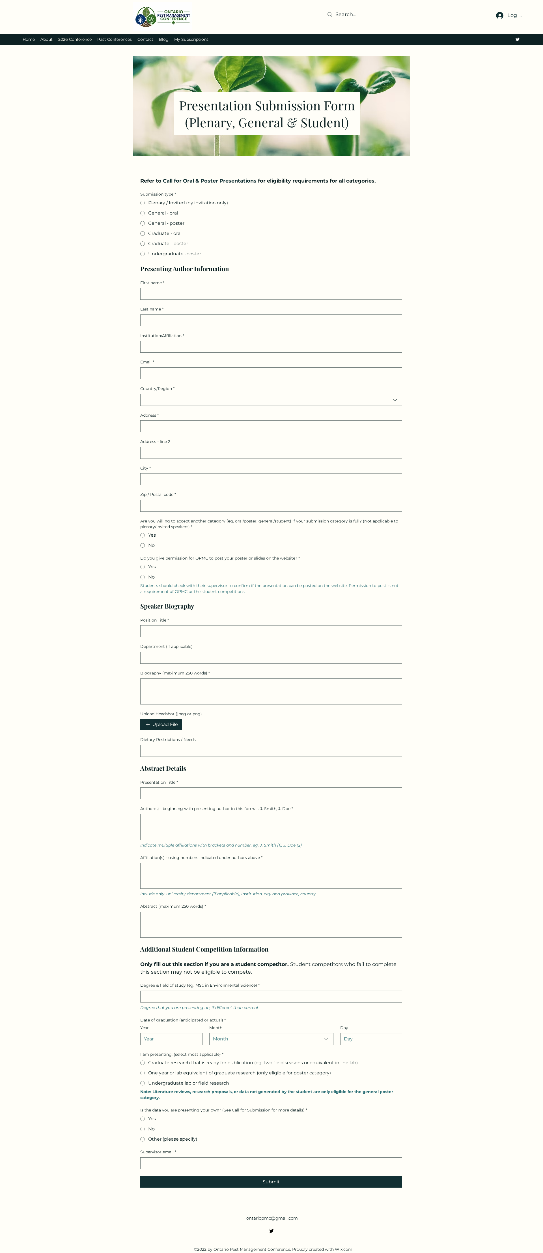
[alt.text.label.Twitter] (517, 39)
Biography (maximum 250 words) (175, 673)
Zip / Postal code (158, 494)
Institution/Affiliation (162, 335)
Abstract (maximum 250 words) (173, 906)
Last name (151, 309)
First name (152, 282)
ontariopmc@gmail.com (272, 1218)
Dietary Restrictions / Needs (168, 739)
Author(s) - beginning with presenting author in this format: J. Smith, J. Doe (216, 808)
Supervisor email (158, 1152)
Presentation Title (159, 782)
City (145, 468)
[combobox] (271, 400)
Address (149, 415)
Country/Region (157, 388)
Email (147, 362)
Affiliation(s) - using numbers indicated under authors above (201, 857)
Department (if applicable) (166, 646)
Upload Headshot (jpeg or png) (171, 713)
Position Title (154, 620)
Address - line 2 (155, 441)
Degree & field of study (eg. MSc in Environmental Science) (200, 985)
